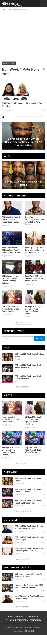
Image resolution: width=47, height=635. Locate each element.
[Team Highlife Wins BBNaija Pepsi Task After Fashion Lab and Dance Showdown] (12, 238)
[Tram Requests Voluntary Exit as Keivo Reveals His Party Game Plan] (35, 208)
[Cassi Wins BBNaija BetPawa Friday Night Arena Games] (35, 267)
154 (18, 370)
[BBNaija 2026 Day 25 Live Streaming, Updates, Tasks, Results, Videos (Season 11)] (12, 438)
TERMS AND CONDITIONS (17, 620)
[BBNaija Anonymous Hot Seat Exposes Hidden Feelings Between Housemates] (12, 267)
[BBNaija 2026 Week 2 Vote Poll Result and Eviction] (7, 379)
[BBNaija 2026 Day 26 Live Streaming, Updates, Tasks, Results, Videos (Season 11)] (35, 297)
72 (44, 590)
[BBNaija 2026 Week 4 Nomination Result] (7, 481)
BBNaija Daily (29, 631)
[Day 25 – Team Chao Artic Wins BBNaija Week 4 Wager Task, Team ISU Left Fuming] (35, 438)
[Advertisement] (23, 35)
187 (18, 381)
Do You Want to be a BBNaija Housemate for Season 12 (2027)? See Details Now (23, 142)
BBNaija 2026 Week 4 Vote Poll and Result (23, 183)
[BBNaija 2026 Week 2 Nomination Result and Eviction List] (7, 503)
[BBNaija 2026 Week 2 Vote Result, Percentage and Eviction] (7, 551)
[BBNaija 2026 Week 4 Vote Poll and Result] (23, 175)
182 (18, 359)
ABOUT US (19, 617)
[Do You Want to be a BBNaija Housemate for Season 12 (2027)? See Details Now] (23, 136)
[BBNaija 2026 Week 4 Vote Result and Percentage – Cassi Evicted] (12, 208)
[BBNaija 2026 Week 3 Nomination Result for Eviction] (7, 492)
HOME (10, 617)
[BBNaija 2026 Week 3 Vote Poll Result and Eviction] (7, 368)
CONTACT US (35, 620)
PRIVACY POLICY (33, 617)
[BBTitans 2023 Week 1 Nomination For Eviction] (15, 91)
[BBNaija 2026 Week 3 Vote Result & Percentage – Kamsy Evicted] (7, 540)
